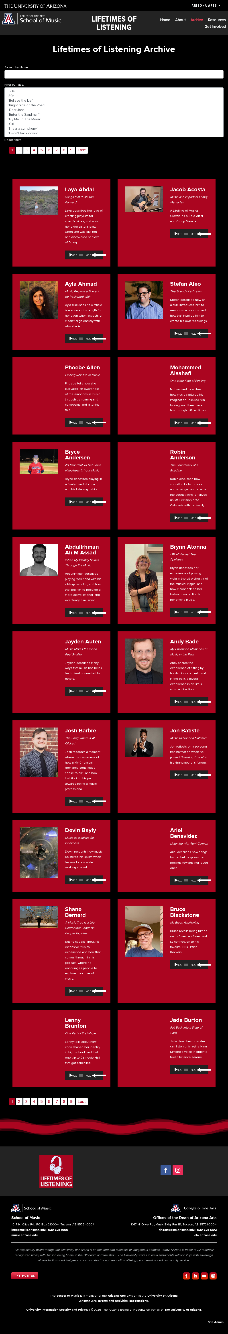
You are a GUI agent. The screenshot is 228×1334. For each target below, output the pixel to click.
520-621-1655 (58, 1229)
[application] (84, 255)
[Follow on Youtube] (204, 1275)
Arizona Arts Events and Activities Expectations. (114, 1300)
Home (165, 20)
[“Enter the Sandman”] (113, 114)
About (180, 20)
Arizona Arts (204, 6)
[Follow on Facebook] (166, 1170)
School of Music (68, 1295)
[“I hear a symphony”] (113, 128)
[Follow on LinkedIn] (195, 1275)
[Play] (71, 255)
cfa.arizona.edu (205, 1235)
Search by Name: (16, 67)
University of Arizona (162, 1295)
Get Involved (215, 27)
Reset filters (12, 140)
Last (82, 150)
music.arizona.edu (24, 1235)
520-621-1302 (207, 1229)
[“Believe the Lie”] (113, 100)
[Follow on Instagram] (178, 1170)
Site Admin (216, 1322)
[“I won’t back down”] (113, 133)
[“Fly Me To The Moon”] (113, 119)
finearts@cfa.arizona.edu (177, 1229)
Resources (217, 20)
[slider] (98, 255)
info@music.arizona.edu (28, 1229)
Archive (197, 20)
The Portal (24, 1275)
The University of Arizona (183, 1309)
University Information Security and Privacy (57, 1309)
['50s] (113, 91)
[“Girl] (113, 124)
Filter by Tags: (14, 85)
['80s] (113, 96)
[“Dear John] (113, 110)
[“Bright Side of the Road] (113, 105)
